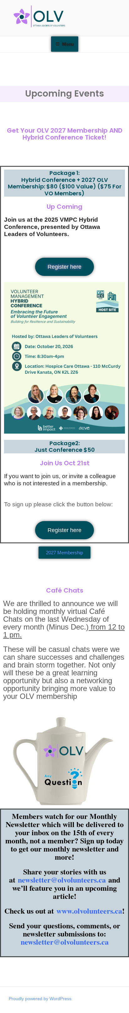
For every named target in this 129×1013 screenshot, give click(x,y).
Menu (68, 44)
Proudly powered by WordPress (40, 998)
